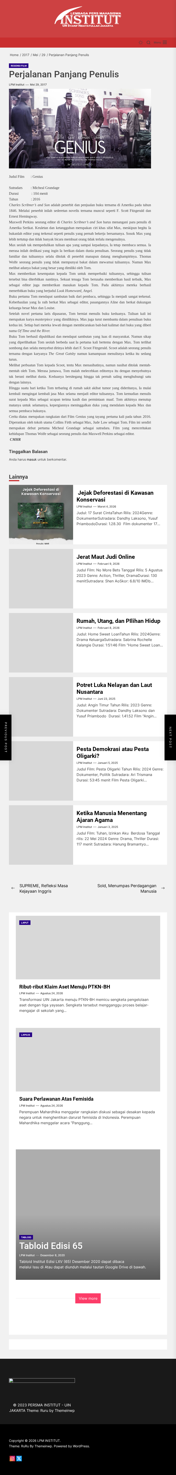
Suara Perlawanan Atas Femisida (56, 1099)
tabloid (26, 1237)
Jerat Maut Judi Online (106, 557)
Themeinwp (65, 1410)
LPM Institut (16, 84)
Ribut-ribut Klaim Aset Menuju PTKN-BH (64, 987)
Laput (25, 922)
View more (88, 1298)
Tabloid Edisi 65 (50, 1246)
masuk (32, 459)
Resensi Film (19, 65)
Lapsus (25, 1034)
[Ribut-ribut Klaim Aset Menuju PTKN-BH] (88, 947)
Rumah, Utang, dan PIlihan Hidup (119, 621)
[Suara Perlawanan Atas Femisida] (88, 1059)
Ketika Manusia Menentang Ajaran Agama (112, 816)
